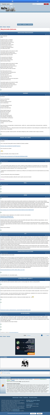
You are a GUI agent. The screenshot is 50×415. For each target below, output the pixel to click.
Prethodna (29, 335)
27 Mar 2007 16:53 (5, 34)
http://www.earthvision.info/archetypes (7, 217)
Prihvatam (33, 413)
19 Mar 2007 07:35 (5, 139)
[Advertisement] (25, 18)
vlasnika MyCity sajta (16, 409)
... (25, 159)
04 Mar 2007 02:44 (5, 161)
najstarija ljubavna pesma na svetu (25, 251)
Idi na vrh (47, 34)
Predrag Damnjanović (16, 410)
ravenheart (25, 93)
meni (12, 1)
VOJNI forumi (30, 24)
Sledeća (47, 335)
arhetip (25, 194)
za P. (25, 233)
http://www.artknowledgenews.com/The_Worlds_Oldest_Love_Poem (12, 269)
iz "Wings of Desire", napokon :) (25, 278)
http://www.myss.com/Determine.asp (6, 216)
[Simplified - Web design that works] (30, 407)
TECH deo (19, 24)
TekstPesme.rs (31, 401)
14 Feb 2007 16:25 (5, 235)
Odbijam (39, 413)
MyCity (1, 26)
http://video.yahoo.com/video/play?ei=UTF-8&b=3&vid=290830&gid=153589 (13, 156)
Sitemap (21, 397)
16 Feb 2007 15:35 (5, 196)
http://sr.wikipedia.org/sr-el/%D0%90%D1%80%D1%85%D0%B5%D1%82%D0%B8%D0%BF (17, 209)
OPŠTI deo (24, 24)
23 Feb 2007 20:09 (5, 184)
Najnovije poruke (15, 397)
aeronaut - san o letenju (25, 137)
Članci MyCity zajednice (33, 397)
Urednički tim (26, 397)
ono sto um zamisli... (25, 313)
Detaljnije (13, 380)
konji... (25, 182)
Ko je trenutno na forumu (6, 377)
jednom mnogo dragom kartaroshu (25, 32)
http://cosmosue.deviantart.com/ (13, 332)
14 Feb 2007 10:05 (5, 253)
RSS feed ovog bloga (6, 372)
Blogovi (4, 26)
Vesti (31, 400)
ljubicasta (8, 26)
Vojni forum (34, 400)
